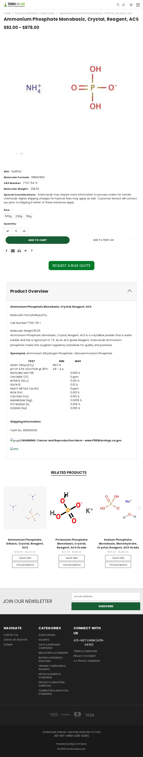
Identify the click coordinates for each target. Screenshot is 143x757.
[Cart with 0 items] (131, 4)
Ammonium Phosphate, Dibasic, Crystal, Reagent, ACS (25, 543)
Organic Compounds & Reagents (52, 667)
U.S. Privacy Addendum (87, 660)
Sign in (8, 639)
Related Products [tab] (69, 472)
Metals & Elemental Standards (50, 675)
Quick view (25, 557)
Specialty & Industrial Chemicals (52, 684)
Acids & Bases (47, 634)
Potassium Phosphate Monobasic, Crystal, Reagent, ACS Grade (71, 543)
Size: (8, 210)
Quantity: (10, 224)
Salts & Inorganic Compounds (50, 646)
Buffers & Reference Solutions (51, 659)
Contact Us (11, 634)
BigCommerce (78, 743)
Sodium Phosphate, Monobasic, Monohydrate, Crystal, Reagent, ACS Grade (118, 543)
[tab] (71, 291)
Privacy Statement (85, 656)
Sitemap (8, 644)
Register (22, 639)
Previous (4, 508)
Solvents (44, 639)
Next (138, 508)
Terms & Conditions (85, 651)
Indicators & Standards (53, 652)
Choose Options (25, 564)
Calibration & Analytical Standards (54, 692)
